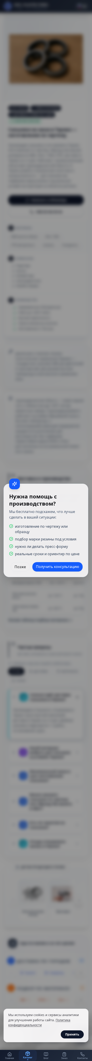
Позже (20, 566)
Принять (72, 1034)
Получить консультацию (57, 566)
